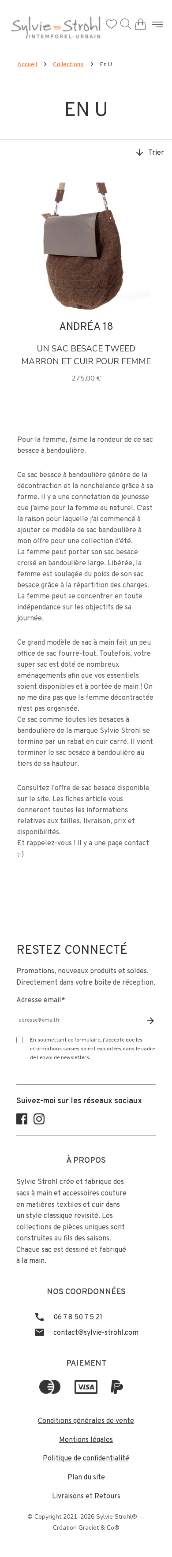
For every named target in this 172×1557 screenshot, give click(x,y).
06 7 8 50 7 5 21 (77, 1317)
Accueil (27, 64)
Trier (156, 153)
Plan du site (86, 1477)
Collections (68, 64)
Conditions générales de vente (86, 1421)
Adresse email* (40, 1000)
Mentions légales (86, 1440)
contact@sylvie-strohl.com (95, 1333)
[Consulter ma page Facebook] (21, 1122)
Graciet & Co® (99, 1527)
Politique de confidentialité (86, 1458)
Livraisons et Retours (86, 1496)
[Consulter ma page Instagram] (39, 1122)
